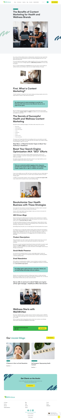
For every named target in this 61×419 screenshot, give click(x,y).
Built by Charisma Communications (30, 412)
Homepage (5, 402)
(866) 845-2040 (36, 2)
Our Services (19, 2)
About (15, 2)
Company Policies (30, 415)
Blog (27, 2)
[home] (7, 2)
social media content (36, 253)
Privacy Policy (30, 417)
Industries (24, 2)
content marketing (35, 58)
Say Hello (30, 2)
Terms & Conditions (30, 413)
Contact (47, 402)
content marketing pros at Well (24, 65)
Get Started (54, 2)
